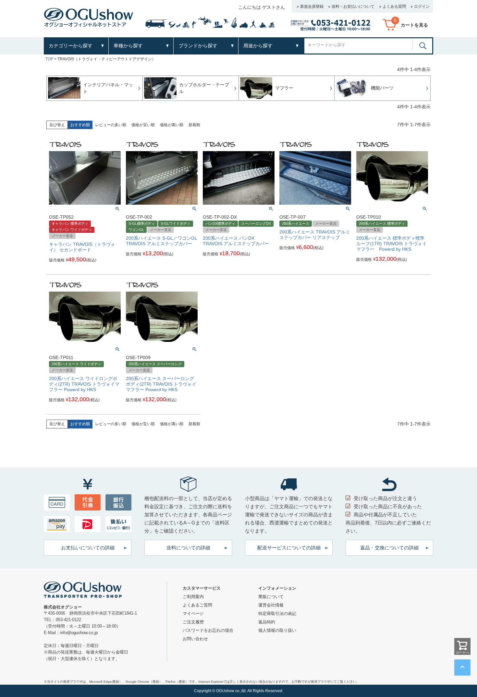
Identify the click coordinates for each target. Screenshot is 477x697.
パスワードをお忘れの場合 (208, 630)
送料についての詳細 (188, 547)
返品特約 (266, 621)
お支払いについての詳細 (88, 547)
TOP (49, 59)
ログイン (422, 6)
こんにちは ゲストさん (261, 7)
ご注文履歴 (193, 621)
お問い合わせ (195, 638)
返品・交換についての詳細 (389, 547)
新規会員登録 (312, 6)
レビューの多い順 (110, 125)
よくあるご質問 (197, 605)
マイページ (193, 613)
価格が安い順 (143, 125)
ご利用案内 (193, 596)
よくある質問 (394, 6)
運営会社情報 (271, 605)
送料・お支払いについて (353, 6)
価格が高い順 (171, 125)
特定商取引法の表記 (277, 613)
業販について (271, 596)
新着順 (194, 125)
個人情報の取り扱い (277, 630)
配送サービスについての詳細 (289, 547)
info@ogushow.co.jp (79, 632)
